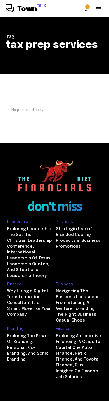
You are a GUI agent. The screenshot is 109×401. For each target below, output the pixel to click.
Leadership (17, 221)
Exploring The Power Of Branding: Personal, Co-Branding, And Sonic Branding (28, 348)
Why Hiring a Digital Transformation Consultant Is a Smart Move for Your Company (29, 303)
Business (64, 221)
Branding (15, 328)
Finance (14, 284)
